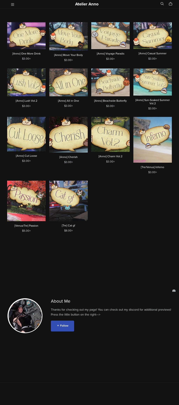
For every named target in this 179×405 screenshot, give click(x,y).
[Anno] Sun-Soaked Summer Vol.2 (152, 101)
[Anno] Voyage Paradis (110, 53)
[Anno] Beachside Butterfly (110, 101)
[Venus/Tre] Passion (26, 225)
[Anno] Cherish (68, 157)
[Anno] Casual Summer (152, 53)
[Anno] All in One (68, 101)
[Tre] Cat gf (68, 225)
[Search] (162, 3)
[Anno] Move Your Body (68, 55)
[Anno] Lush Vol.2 (26, 101)
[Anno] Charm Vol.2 (110, 156)
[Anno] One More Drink (26, 53)
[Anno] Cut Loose (26, 156)
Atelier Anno (87, 4)
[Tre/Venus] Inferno (152, 167)
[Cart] (172, 4)
